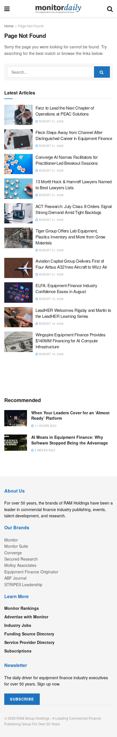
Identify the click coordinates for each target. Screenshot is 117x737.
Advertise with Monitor (26, 616)
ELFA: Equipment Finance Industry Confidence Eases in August (66, 288)
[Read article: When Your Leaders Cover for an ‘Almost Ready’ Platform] (15, 418)
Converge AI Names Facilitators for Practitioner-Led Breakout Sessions (66, 160)
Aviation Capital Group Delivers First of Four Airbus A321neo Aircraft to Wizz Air (71, 264)
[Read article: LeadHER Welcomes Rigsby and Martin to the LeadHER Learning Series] (18, 317)
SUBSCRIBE (22, 699)
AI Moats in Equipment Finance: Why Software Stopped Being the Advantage (69, 440)
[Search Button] (110, 8)
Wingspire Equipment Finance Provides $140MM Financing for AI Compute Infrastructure (70, 340)
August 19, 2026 (51, 299)
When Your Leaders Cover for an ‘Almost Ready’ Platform (70, 415)
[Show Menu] (7, 8)
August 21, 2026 (51, 121)
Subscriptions (18, 651)
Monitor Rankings (21, 608)
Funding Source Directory (29, 634)
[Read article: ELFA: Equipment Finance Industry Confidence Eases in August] (18, 292)
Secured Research (21, 559)
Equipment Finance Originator (31, 572)
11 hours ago (45, 426)
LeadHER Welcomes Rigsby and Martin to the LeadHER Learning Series (73, 313)
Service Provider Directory (29, 642)
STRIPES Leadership (23, 584)
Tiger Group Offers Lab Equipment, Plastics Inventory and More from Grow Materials (70, 237)
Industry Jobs (17, 625)
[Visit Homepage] (58, 8)
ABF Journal (15, 578)
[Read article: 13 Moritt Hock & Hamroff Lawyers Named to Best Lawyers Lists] (18, 188)
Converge (13, 552)
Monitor (11, 540)
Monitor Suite (16, 546)
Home (9, 25)
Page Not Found (30, 25)
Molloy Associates (20, 565)
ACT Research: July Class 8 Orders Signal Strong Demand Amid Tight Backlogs (73, 209)
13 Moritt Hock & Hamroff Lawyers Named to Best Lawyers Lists (73, 184)
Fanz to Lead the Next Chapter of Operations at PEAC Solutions (64, 111)
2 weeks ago (44, 450)
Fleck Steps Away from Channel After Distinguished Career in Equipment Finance (73, 135)
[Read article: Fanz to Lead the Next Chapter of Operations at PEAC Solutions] (18, 115)
